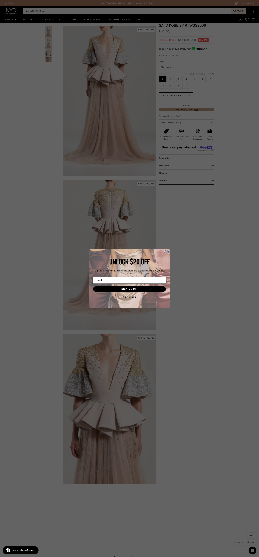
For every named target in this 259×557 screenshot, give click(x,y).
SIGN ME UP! (129, 289)
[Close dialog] (167, 252)
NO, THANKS (129, 297)
